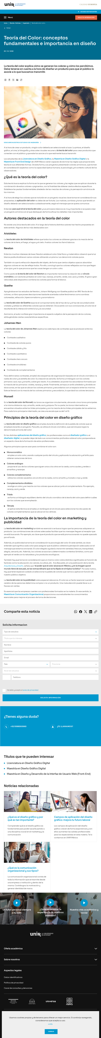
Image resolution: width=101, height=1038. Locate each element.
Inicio (6, 23)
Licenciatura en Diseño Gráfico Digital (28, 763)
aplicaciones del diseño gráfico (31, 435)
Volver (8, 28)
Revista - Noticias (15, 23)
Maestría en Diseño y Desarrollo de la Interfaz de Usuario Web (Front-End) (49, 774)
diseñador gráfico (78, 435)
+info (50, 1024)
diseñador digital (11, 438)
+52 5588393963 (18, 726)
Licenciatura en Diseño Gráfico (37, 159)
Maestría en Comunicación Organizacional (23, 594)
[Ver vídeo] (17, 903)
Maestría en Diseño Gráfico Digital (69, 159)
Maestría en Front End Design (17, 162)
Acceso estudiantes (88, 11)
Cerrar (51, 1031)
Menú (10, 17)
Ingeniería (26, 23)
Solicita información (86, 17)
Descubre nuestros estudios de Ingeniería (21, 142)
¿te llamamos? (65, 726)
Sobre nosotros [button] (12, 960)
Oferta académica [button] (13, 949)
